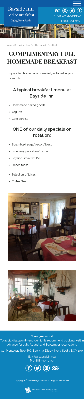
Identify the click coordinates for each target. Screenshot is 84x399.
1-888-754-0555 (71, 20)
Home (9, 45)
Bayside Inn (40, 380)
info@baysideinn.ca (67, 15)
